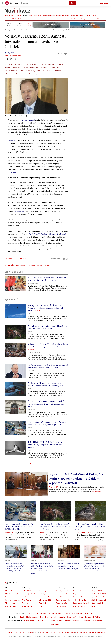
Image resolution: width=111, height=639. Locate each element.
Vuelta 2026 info (27, 591)
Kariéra (30, 632)
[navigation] (2, 3)
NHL (40, 606)
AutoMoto (18, 19)
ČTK (12, 53)
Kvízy (63, 19)
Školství (22, 265)
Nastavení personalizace (97, 632)
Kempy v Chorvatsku (80, 591)
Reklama (23, 632)
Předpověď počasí (43, 613)
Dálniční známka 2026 (98, 594)
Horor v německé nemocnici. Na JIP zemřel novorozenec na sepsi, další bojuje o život (47, 423)
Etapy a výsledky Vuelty (30, 594)
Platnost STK (95, 606)
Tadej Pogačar (27, 600)
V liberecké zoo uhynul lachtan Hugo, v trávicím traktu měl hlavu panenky (90, 526)
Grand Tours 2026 (28, 606)
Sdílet (61, 54)
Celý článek (96, 491)
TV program (84, 19)
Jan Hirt (24, 597)
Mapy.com (31, 613)
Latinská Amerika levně (81, 603)
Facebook (8, 632)
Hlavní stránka (9, 15)
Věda (24, 19)
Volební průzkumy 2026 (13, 594)
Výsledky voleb (10, 597)
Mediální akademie (45, 632)
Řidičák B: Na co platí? (98, 600)
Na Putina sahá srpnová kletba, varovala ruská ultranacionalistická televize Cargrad (48, 366)
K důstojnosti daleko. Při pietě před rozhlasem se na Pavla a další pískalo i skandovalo (48, 345)
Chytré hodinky (97, 620)
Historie (38, 19)
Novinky (7, 53)
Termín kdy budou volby (13, 600)
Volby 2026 (8, 591)
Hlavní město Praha (34, 352)
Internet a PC (9, 19)
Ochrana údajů (69, 632)
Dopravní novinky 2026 (98, 597)
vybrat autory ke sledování (12, 55)
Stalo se (18, 15)
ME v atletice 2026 (45, 600)
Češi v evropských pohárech (84, 613)
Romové (47, 265)
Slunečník (53, 617)
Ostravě (55, 234)
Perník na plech (61, 606)
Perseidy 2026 (56, 613)
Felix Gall (25, 603)
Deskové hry (77, 620)
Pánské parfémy (54, 624)
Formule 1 (42, 603)
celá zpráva (13, 172)
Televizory (87, 620)
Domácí (25, 15)
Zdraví (29, 388)
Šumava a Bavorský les (81, 597)
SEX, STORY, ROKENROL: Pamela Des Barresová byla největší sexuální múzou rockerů (45, 445)
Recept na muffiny (62, 594)
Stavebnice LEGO (43, 620)
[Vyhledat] (72, 3)
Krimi (67, 15)
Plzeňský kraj (32, 409)
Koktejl (94, 15)
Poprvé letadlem (79, 594)
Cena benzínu (68, 613)
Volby (31, 15)
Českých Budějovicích (42, 234)
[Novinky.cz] (18, 11)
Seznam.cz (104, 3)
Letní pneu (68, 620)
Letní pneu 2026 (96, 591)
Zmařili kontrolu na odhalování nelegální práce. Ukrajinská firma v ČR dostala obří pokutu (46, 404)
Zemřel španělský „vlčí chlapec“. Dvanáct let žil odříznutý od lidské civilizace (47, 327)
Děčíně (63, 234)
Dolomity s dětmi (79, 606)
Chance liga (43, 591)
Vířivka (97, 617)
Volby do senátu (10, 603)
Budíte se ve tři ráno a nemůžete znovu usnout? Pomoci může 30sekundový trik (45, 384)
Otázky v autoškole (97, 603)
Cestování (31, 19)
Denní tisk (92, 19)
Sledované (100, 19)
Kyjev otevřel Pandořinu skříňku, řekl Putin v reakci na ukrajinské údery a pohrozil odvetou (76, 478)
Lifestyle (88, 15)
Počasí (76, 19)
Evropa (30, 331)
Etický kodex (58, 632)
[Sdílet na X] (67, 259)
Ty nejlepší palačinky (63, 591)
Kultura (72, 15)
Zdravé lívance (61, 597)
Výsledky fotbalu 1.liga (46, 594)
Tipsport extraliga (45, 597)
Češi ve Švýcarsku (79, 600)
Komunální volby (10, 606)
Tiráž (36, 632)
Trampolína (44, 617)
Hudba (30, 450)
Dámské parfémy (56, 620)
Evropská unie (19, 211)
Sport (58, 19)
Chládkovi (12, 140)
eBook (53, 54)
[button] (36, 96)
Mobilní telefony (29, 620)
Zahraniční (38, 15)
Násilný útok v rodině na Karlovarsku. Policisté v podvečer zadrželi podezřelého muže (46, 308)
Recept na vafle (61, 603)
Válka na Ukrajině (49, 15)
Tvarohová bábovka (63, 600)
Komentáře (60, 15)
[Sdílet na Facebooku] (64, 259)
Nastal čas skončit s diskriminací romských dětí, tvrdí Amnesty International (47, 279)
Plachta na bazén (32, 617)
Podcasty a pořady (48, 19)
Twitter (16, 632)
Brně (31, 234)
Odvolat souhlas (81, 632)
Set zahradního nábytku (75, 617)
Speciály (69, 19)
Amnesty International (26, 120)
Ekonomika (80, 15)
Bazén (22, 617)
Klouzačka (61, 617)
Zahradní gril (89, 617)
